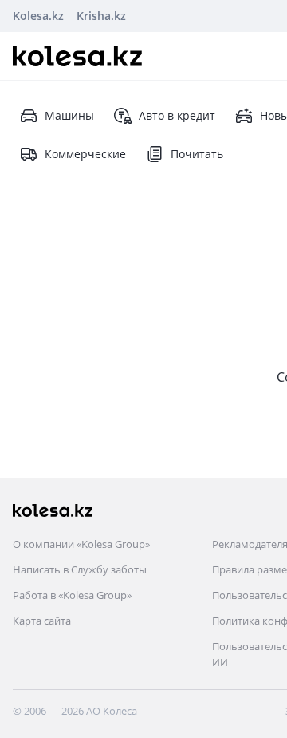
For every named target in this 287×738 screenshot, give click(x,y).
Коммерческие (85, 153)
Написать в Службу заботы (80, 569)
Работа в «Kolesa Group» (72, 595)
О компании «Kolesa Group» (81, 544)
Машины (69, 115)
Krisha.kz (101, 15)
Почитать (197, 153)
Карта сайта (42, 620)
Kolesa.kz (38, 15)
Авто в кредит (177, 115)
